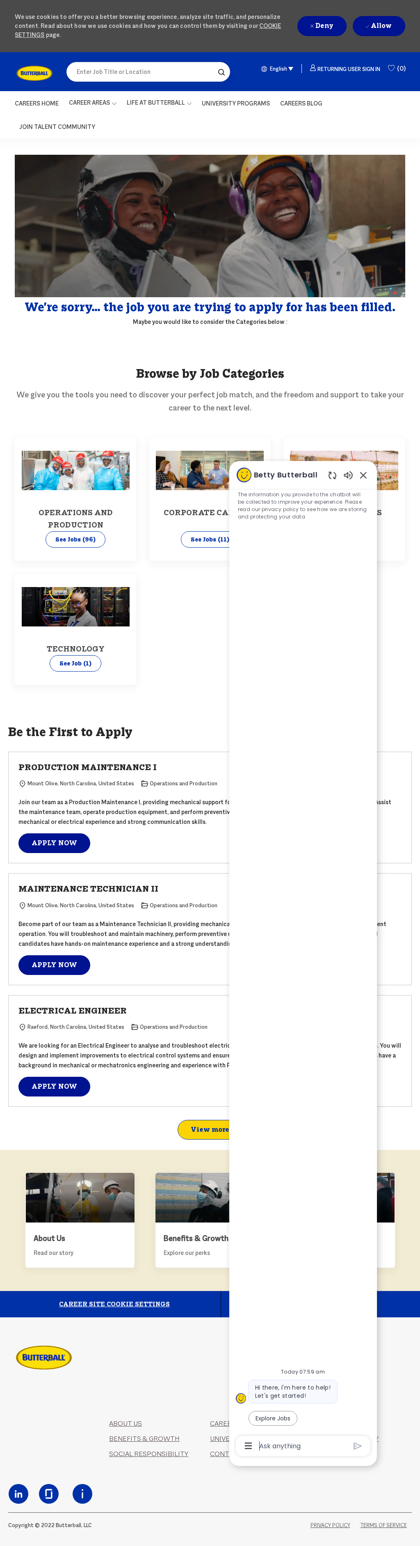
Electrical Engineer (72, 1010)
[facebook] (18, 1494)
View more (210, 1129)
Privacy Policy (330, 1525)
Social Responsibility (148, 1454)
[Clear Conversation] (332, 475)
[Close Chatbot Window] (363, 475)
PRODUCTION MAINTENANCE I (87, 767)
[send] (358, 1446)
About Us (125, 1423)
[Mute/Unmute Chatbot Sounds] (348, 475)
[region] (303, 959)
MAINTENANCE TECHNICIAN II (88, 888)
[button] (221, 72)
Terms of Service (384, 1525)
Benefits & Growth (144, 1438)
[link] (34, 73)
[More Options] (248, 1446)
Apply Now (54, 843)
